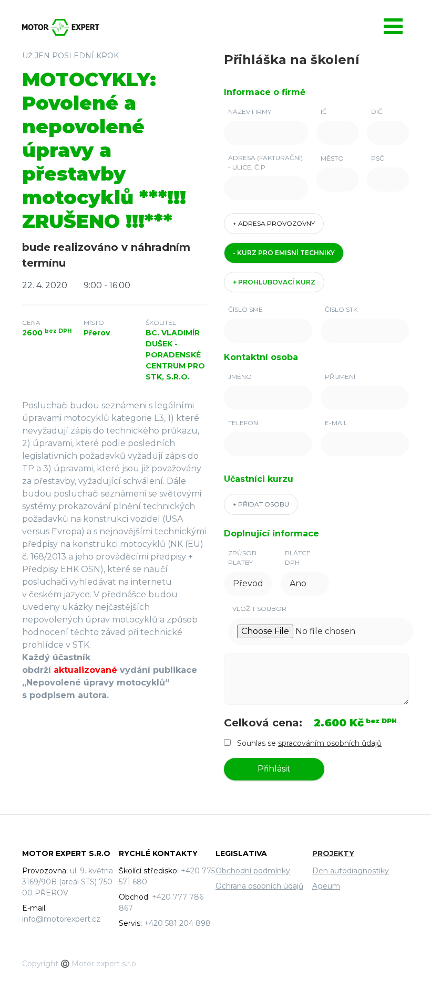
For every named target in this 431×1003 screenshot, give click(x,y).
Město (332, 158)
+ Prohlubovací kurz (274, 282)
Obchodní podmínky (253, 870)
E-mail (336, 423)
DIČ (377, 111)
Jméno (240, 377)
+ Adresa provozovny (274, 223)
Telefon (243, 423)
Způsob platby (242, 557)
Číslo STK (341, 309)
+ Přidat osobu (261, 504)
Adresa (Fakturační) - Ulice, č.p (265, 162)
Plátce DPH (298, 557)
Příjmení (340, 377)
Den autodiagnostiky (350, 870)
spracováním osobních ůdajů (330, 743)
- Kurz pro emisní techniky (284, 253)
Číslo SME (245, 309)
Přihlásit (274, 769)
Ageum (326, 886)
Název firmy (249, 111)
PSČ (377, 158)
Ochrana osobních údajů (259, 886)
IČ (324, 111)
